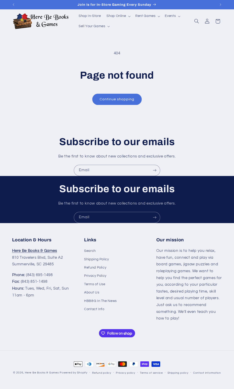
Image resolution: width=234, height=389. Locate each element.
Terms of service (151, 373)
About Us (91, 292)
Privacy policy (125, 373)
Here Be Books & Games (42, 372)
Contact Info (94, 309)
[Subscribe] (154, 170)
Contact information (207, 373)
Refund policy (101, 373)
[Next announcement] (220, 4)
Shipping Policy (96, 259)
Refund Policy (95, 267)
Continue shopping (117, 99)
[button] (118, 16)
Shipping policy (178, 373)
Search (90, 251)
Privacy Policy (95, 275)
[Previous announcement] (13, 4)
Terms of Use (94, 284)
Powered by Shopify (73, 372)
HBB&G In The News (100, 301)
